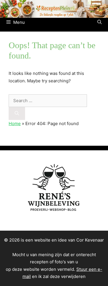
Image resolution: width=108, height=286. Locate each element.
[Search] (17, 113)
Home (15, 123)
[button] (99, 22)
